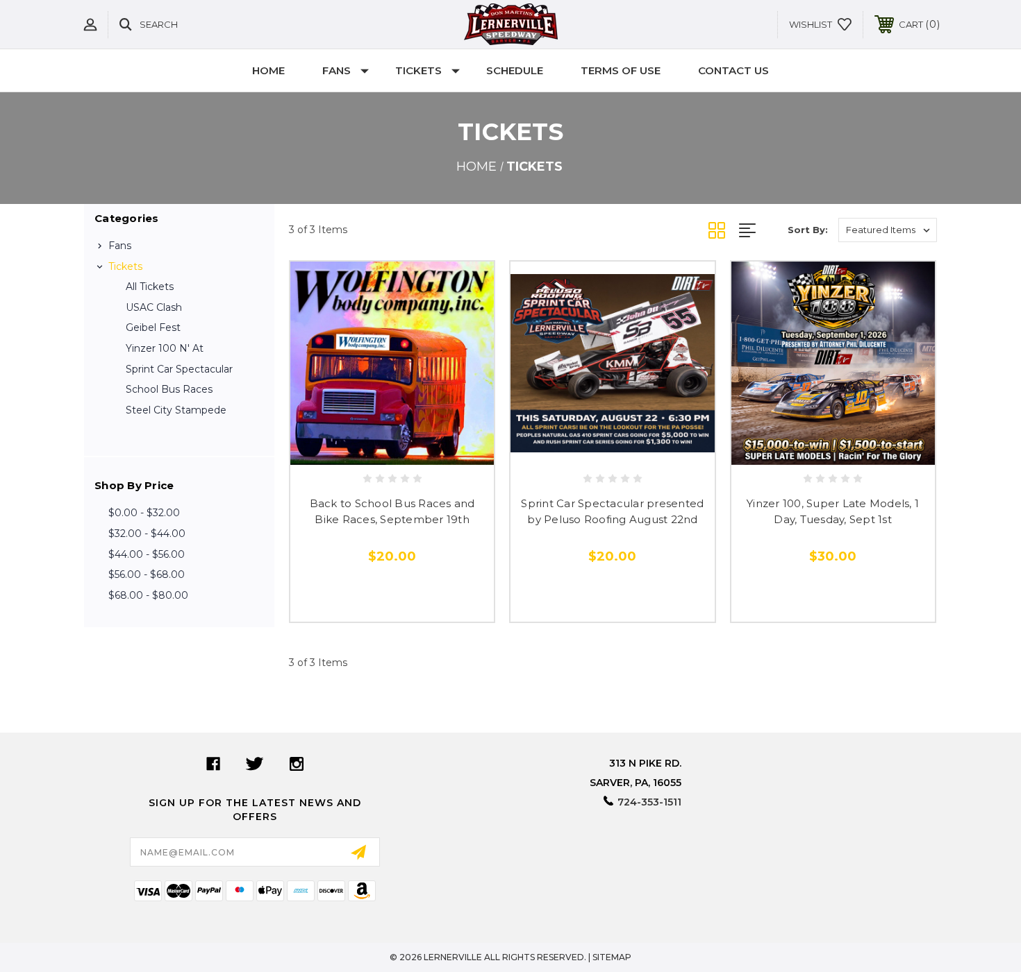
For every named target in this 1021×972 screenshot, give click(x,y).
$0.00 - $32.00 (144, 512)
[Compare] (424, 448)
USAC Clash (154, 307)
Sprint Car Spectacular (179, 369)
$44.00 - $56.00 (146, 554)
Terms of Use (621, 70)
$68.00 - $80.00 (148, 595)
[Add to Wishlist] (392, 448)
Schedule (514, 70)
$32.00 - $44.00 (146, 533)
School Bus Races (169, 389)
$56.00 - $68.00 (146, 574)
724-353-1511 (649, 802)
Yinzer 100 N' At (165, 348)
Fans (336, 70)
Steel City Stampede (176, 410)
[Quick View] (361, 448)
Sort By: (808, 229)
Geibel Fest (153, 327)
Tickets (418, 70)
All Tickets (150, 286)
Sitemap (611, 957)
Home (268, 70)
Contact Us (733, 70)
